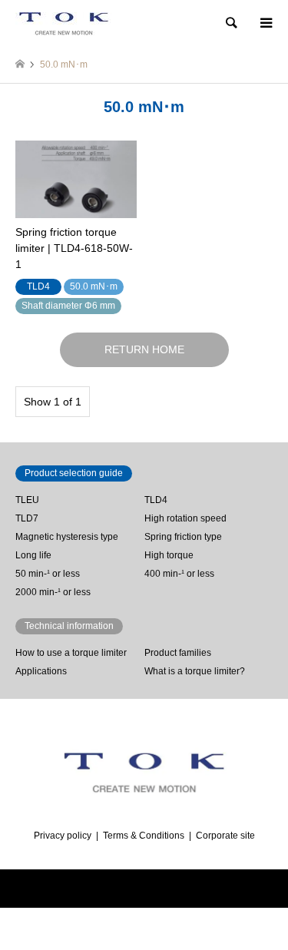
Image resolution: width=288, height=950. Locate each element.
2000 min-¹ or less (53, 592)
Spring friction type (183, 536)
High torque (169, 555)
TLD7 (26, 518)
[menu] (265, 23)
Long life (33, 555)
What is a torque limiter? (194, 671)
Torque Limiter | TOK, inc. (110, 888)
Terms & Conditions (143, 835)
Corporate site (225, 835)
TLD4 (155, 500)
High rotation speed (185, 518)
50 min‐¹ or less (47, 573)
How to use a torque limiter (71, 652)
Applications (41, 671)
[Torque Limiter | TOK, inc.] (63, 23)
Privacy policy (62, 835)
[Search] (230, 23)
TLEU (27, 500)
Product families (177, 652)
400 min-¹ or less (179, 573)
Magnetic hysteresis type (66, 536)
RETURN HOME (144, 349)
